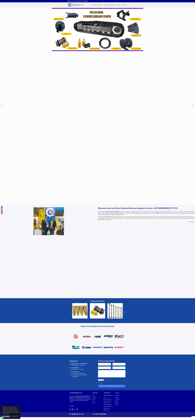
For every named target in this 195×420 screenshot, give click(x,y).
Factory (116, 400)
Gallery (93, 400)
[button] (2, 105)
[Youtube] (2, 213)
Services (93, 399)
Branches (117, 397)
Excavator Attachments (108, 404)
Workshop (117, 402)
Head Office (117, 395)
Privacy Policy (14, 416)
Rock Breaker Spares (107, 399)
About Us (94, 397)
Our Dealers (117, 399)
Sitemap (116, 404)
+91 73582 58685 (84, 1)
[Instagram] (2, 209)
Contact (93, 402)
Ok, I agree (6, 416)
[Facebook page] (2, 207)
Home (93, 395)
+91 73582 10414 (75, 1)
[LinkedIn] (2, 211)
